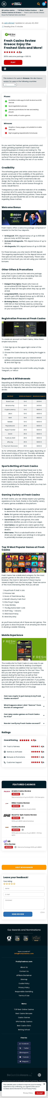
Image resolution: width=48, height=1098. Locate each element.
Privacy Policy (24, 987)
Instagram (24, 1052)
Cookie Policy (24, 983)
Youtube (25, 1057)
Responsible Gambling (24, 991)
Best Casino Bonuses (24, 1013)
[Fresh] (10, 35)
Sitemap (24, 979)
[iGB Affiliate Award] (9, 938)
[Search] (38, 4)
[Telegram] (44, 4)
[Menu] (4, 4)
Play (13, 62)
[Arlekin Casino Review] (22, 794)
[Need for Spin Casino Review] (22, 818)
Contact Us (24, 971)
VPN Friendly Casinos (24, 1021)
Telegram (25, 1061)
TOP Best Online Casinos (27, 10)
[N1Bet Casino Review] (22, 806)
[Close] (44, 1084)
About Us (24, 967)
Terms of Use (24, 995)
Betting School (24, 1030)
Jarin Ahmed (9, 23)
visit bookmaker (24, 867)
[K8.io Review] (15, 847)
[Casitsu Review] (22, 829)
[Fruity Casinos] (18, 4)
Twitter (26, 1048)
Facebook (25, 1044)
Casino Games (24, 1017)
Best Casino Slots (24, 1025)
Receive (16, 794)
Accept (40, 1093)
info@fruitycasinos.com (24, 953)
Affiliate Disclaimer (24, 975)
